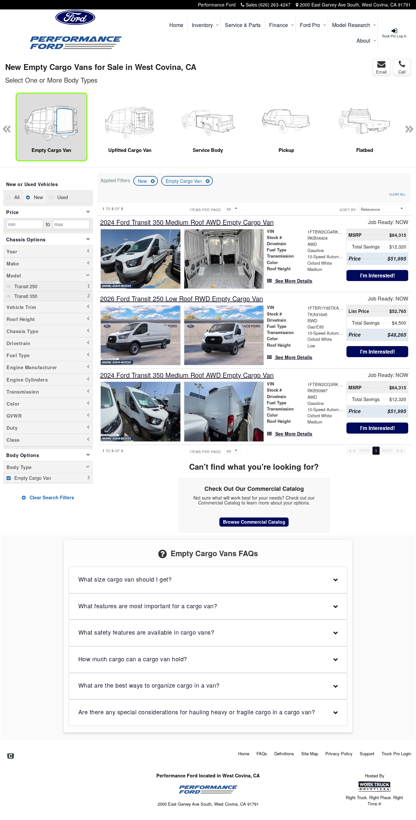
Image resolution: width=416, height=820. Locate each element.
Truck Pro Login (396, 753)
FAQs (261, 753)
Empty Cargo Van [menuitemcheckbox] (32, 477)
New (143, 181)
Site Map (309, 753)
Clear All (397, 194)
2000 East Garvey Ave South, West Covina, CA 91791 (355, 4)
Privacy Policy (339, 753)
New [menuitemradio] (37, 197)
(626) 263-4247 (274, 4)
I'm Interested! (377, 275)
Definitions (284, 753)
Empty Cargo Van (184, 181)
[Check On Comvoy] (10, 756)
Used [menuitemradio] (62, 197)
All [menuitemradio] (16, 197)
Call (402, 72)
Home (176, 25)
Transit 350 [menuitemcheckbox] (25, 295)
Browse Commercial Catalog (254, 521)
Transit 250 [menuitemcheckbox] (25, 286)
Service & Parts (243, 25)
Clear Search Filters (51, 497)
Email (381, 72)
